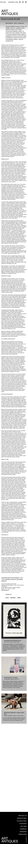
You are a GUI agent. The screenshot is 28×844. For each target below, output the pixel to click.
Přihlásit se (22, 815)
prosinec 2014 (21, 23)
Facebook (23, 829)
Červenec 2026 (13, 2)
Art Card (23, 826)
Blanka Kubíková (9, 23)
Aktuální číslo (22, 821)
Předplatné (23, 834)
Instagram (23, 831)
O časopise (23, 823)
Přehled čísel (22, 818)
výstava (15, 23)
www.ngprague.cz (5, 590)
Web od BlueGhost (26, 839)
